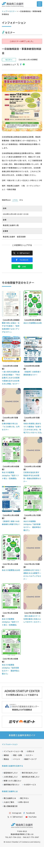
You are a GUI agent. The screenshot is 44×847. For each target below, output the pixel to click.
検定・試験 (17, 755)
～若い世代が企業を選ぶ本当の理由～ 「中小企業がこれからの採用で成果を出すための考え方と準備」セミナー (11, 378)
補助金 (6, 755)
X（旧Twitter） (24, 253)
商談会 (6, 759)
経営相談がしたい (11, 773)
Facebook (24, 260)
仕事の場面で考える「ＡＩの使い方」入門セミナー (10, 426)
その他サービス (30, 784)
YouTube (32, 817)
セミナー (12, 11)
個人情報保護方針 (11, 806)
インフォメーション (10, 744)
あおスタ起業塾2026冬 (11, 570)
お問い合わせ (23, 802)
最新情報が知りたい (11, 784)
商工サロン (24, 798)
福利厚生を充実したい (31, 777)
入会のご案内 (9, 802)
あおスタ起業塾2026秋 (32, 323)
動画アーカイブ (30, 759)
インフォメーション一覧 (13, 751)
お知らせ (30, 751)
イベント (16, 759)
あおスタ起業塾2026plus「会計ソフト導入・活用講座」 (10, 475)
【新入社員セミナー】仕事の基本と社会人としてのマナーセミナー (32, 619)
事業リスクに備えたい (12, 780)
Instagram (16, 813)
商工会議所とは (10, 798)
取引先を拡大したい (30, 773)
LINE (24, 266)
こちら (15, 200)
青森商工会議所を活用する (12, 766)
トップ (4, 11)
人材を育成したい (11, 777)
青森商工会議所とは (10, 791)
